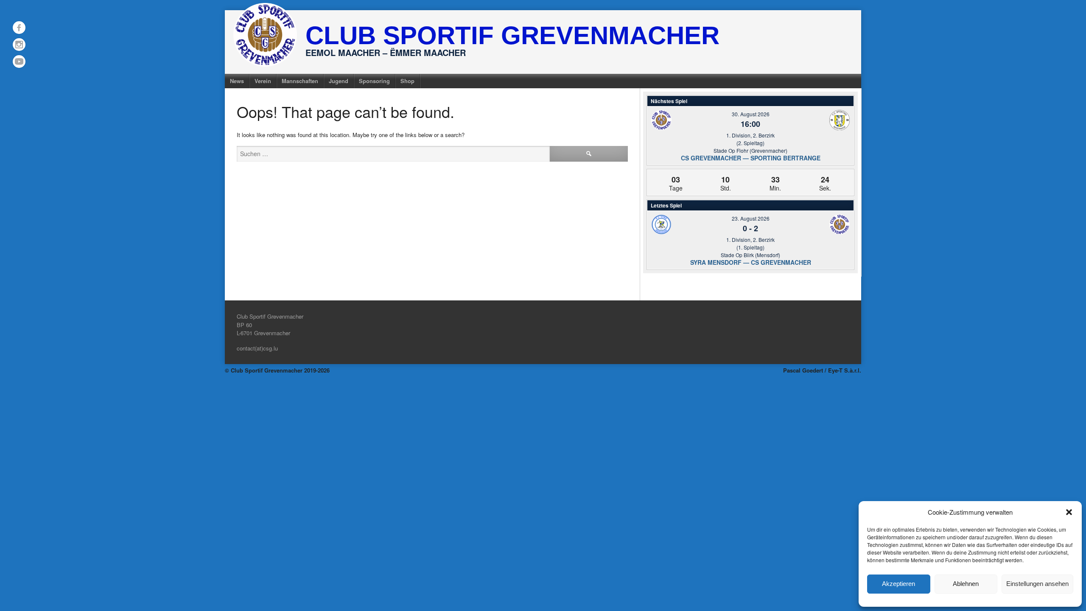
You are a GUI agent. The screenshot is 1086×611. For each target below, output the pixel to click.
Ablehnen (966, 583)
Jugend (338, 81)
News (237, 81)
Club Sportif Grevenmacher (512, 35)
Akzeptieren (898, 583)
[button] (1069, 512)
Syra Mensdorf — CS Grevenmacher (750, 262)
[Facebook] (19, 27)
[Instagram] (19, 44)
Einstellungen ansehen (1037, 583)
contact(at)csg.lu (257, 348)
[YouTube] (19, 61)
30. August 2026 (751, 114)
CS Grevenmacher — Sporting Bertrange (750, 158)
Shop (407, 81)
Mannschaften (300, 81)
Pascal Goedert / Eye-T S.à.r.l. (822, 370)
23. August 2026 (751, 218)
